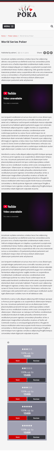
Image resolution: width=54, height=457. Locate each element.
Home (3, 36)
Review (36, 361)
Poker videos (12, 36)
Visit (18, 361)
